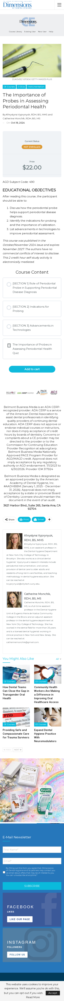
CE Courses (9, 86)
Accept (52, 993)
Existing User (30, 31)
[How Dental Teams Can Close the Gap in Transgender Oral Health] (16, 674)
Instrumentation (36, 86)
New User (42, 31)
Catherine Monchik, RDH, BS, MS (21, 118)
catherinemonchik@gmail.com (22, 642)
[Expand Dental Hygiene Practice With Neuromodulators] (47, 717)
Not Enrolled (32, 147)
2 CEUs (21, 86)
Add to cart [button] (32, 369)
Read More (33, 997)
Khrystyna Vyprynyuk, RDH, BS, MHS (26, 114)
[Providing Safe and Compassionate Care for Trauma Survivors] (16, 717)
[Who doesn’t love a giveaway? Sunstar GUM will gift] (32, 790)
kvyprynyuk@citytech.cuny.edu (22, 583)
